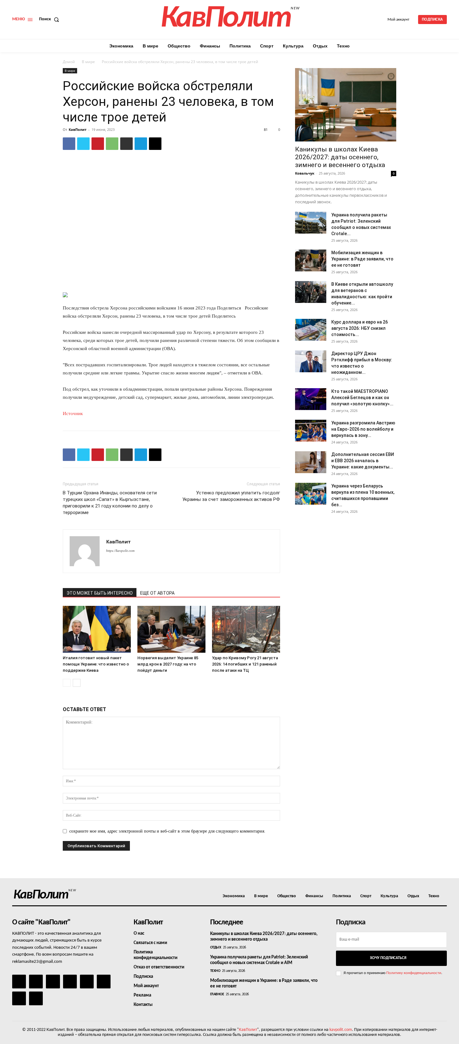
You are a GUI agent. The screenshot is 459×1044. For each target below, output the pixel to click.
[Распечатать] (126, 143)
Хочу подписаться (388, 958)
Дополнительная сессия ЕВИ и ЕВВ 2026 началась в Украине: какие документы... (362, 460)
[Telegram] (141, 143)
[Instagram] (36, 981)
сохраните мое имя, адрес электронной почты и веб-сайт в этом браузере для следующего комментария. (167, 831)
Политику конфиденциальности (413, 973)
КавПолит (77, 129)
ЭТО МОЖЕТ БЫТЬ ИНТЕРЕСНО (100, 593)
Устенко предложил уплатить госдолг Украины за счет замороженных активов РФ (231, 496)
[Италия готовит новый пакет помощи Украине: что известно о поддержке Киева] (97, 629)
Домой (69, 61)
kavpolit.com (340, 1029)
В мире (88, 61)
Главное (217, 994)
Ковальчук (304, 173)
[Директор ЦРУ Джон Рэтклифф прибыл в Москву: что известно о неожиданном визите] (310, 361)
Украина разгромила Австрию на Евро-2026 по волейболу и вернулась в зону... (363, 429)
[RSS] (70, 981)
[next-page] (77, 683)
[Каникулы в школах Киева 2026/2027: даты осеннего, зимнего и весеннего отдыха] (345, 104)
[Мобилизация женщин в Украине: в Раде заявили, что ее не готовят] (310, 260)
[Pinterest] (97, 143)
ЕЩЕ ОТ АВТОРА (157, 593)
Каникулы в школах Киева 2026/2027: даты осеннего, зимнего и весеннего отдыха (340, 157)
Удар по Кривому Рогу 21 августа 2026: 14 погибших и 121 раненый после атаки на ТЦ (245, 664)
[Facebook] (69, 143)
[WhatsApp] (112, 143)
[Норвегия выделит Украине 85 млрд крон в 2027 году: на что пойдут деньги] (171, 629)
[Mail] (53, 981)
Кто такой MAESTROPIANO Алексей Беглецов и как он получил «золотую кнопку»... (362, 397)
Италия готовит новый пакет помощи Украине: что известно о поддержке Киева (96, 664)
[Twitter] (83, 143)
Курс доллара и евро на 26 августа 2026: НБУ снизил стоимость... (359, 328)
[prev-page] (67, 683)
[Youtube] (36, 998)
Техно (215, 971)
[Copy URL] (155, 143)
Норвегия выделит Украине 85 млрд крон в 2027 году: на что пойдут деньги (167, 664)
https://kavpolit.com (120, 550)
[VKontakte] (19, 998)
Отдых (215, 947)
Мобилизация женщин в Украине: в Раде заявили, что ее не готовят (362, 259)
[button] (50, 19)
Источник (73, 413)
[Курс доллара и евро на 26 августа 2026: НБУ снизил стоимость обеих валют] (310, 330)
